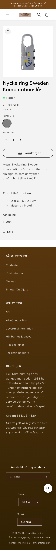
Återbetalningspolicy (20, 537)
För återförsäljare (17, 352)
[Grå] (7, 123)
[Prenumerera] (46, 477)
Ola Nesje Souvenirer (33, 533)
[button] (7, 15)
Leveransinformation (19, 328)
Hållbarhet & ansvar (19, 336)
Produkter (12, 265)
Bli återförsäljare (17, 289)
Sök (8, 312)
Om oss (11, 281)
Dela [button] (10, 231)
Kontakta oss (14, 273)
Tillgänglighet (15, 344)
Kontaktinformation (19, 542)
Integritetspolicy (41, 542)
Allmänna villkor (16, 320)
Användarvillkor (42, 537)
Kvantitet (8, 132)
